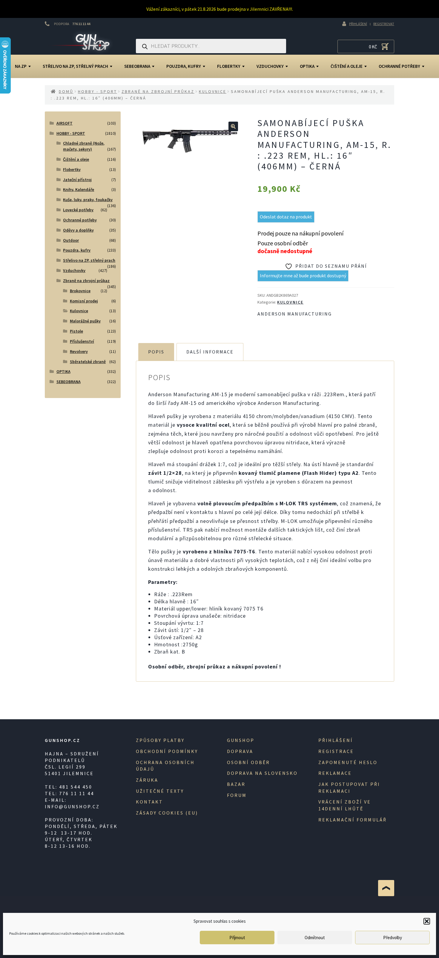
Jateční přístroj (77, 179)
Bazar (236, 784)
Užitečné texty (160, 791)
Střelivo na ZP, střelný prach (75, 66)
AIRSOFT (64, 123)
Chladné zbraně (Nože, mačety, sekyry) (84, 146)
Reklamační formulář (352, 820)
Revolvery (79, 351)
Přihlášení (358, 24)
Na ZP (21, 66)
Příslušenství (82, 341)
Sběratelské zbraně (88, 361)
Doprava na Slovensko (262, 773)
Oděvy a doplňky (78, 230)
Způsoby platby (160, 740)
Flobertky (228, 66)
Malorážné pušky (85, 321)
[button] (427, 921)
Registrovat (383, 24)
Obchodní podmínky (167, 751)
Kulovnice (212, 91)
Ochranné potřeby (399, 66)
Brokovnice (80, 290)
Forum (237, 795)
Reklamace (335, 773)
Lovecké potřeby (78, 209)
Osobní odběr (248, 762)
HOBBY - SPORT (97, 91)
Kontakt (149, 802)
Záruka (147, 780)
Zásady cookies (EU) (167, 813)
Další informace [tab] (210, 352)
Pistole (76, 331)
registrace (336, 751)
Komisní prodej (84, 301)
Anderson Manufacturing (294, 314)
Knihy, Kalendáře (78, 189)
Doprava (240, 751)
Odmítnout (315, 937)
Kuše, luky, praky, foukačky (88, 199)
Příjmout (237, 937)
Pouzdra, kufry (183, 66)
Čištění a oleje (347, 66)
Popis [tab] (156, 352)
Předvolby (392, 937)
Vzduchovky (270, 66)
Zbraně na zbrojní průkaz (158, 91)
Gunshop (240, 740)
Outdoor (71, 240)
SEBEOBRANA (137, 66)
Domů (66, 91)
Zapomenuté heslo (347, 762)
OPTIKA (307, 66)
